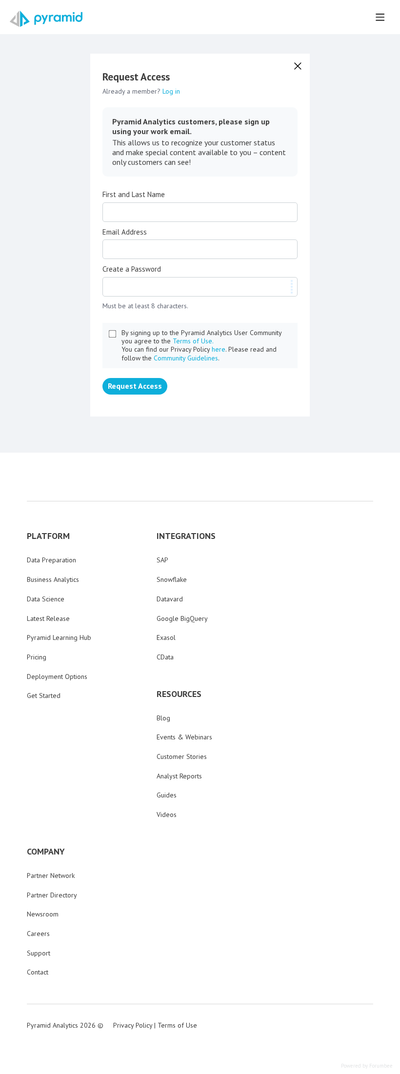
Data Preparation (51, 560)
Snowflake (172, 579)
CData (165, 657)
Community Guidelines (186, 358)
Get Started (43, 695)
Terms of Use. (193, 341)
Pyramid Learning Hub (59, 637)
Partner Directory (52, 895)
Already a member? (141, 91)
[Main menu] (380, 17)
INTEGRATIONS (186, 536)
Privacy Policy (132, 1025)
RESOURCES (179, 694)
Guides (167, 795)
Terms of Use (177, 1025)
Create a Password (131, 269)
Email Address (124, 232)
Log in (171, 91)
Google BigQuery (182, 618)
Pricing (36, 657)
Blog (163, 718)
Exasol (166, 637)
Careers (38, 933)
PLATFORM (48, 536)
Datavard (170, 599)
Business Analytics (53, 579)
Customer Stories (182, 756)
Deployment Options (57, 676)
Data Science (45, 599)
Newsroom (43, 914)
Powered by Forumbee (367, 1066)
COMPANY (46, 851)
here (218, 349)
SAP (162, 560)
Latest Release (48, 618)
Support (38, 953)
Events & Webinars (184, 737)
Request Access (135, 386)
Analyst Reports (179, 776)
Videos (167, 814)
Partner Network (51, 875)
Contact (37, 972)
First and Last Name (133, 194)
